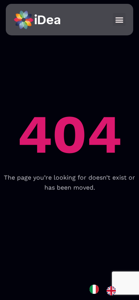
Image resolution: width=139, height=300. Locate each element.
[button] (119, 19)
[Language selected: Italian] (107, 290)
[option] (113, 290)
